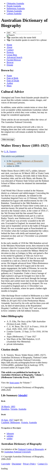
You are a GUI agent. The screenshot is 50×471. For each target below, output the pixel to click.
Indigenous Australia (16, 8)
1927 (11, 420)
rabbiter (10, 436)
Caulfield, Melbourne (10, 422)
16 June (4, 420)
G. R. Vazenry (10, 151)
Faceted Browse (14, 60)
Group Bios (12, 55)
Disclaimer (16, 464)
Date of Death (13, 80)
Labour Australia (14, 13)
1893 (13, 406)
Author (10, 83)
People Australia (14, 6)
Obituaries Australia (15, 3)
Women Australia (14, 11)
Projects (10, 52)
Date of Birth (12, 78)
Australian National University (17, 452)
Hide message (8, 139)
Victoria (13, 409)
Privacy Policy (29, 464)
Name (9, 75)
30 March (5, 406)
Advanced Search (14, 57)
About (9, 47)
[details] (22, 395)
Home (9, 45)
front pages (14, 382)
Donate (10, 65)
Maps (9, 86)
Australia (22, 409)
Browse (10, 62)
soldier (9, 438)
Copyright (5, 464)
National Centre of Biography (31, 449)
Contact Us (43, 464)
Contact (10, 50)
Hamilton (5, 409)
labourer (10, 433)
